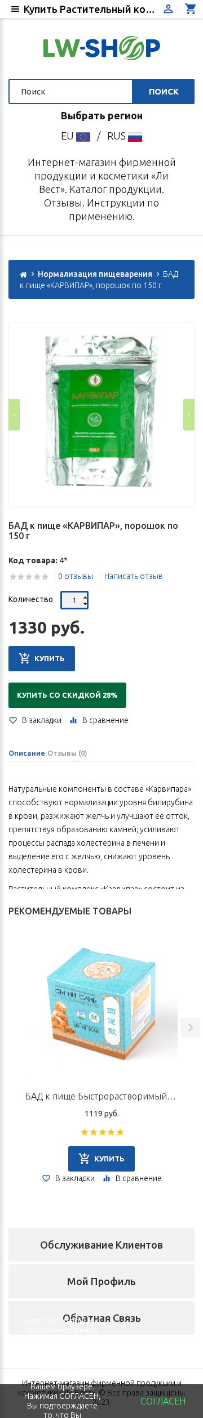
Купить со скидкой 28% (67, 695)
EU (68, 135)
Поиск (164, 91)
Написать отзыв (133, 576)
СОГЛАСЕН (163, 1401)
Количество (30, 599)
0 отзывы (75, 576)
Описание (26, 753)
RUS (117, 135)
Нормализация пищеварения (95, 274)
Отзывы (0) (67, 753)
